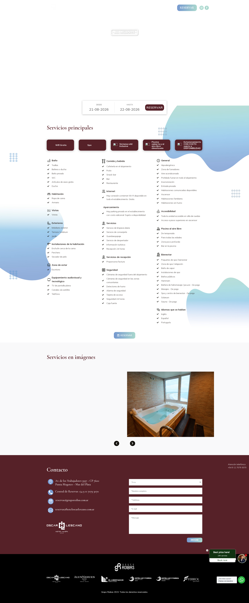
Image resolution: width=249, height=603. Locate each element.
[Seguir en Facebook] (207, 8)
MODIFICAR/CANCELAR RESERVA (155, 7)
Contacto (158, 19)
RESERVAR (187, 7)
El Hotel (90, 19)
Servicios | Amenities (108, 19)
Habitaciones (129, 19)
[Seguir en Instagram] (201, 8)
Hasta (130, 105)
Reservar (154, 107)
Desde (99, 105)
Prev (116, 443)
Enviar (194, 539)
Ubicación (145, 19)
